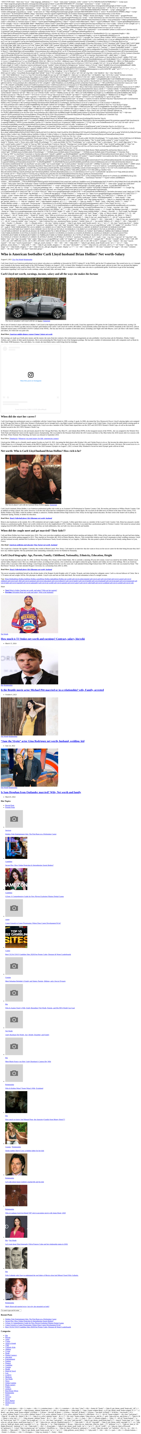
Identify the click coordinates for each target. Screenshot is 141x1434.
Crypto (7, 1351)
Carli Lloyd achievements (80, 579)
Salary (7, 1395)
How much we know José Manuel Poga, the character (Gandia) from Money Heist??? (35, 1119)
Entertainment (10, 1359)
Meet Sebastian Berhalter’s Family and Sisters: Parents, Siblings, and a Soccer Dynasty (35, 981)
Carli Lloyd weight (115, 583)
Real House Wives (11, 1391)
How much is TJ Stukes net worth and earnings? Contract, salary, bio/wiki (43, 638)
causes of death (10, 1343)
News (7, 1381)
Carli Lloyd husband (98, 581)
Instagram (46, 321)
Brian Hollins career (33, 579)
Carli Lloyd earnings (28, 581)
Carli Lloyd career (116, 579)
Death (7, 1353)
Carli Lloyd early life (13, 581)
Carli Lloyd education (43, 581)
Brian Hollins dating (47, 579)
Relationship (28, 259)
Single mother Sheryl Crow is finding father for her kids (24, 1151)
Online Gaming (10, 1383)
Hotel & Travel (10, 1371)
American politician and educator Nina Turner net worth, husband (33, 545)
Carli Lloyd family (71, 581)
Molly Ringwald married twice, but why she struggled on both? (27, 1306)
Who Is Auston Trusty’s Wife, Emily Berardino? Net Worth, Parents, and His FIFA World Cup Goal (40, 1008)
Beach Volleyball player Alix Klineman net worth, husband (31, 518)
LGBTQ (8, 1375)
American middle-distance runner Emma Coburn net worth (30, 334)
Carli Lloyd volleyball (86, 583)
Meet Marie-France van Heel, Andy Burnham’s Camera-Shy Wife (28, 1061)
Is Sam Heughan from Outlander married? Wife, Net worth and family (41, 792)
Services (8, 830)
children (8, 1349)
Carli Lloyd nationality (30, 583)
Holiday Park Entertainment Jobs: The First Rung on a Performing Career (30, 834)
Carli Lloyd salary (72, 583)
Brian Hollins (9, 579)
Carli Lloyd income (112, 581)
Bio (2, 685)
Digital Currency (11, 1355)
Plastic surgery (10, 1385)
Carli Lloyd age (94, 579)
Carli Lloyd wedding (101, 583)
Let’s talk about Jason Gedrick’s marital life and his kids (24, 1182)
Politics (7, 1387)
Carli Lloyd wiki (128, 583)
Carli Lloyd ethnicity (58, 581)
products (8, 1389)
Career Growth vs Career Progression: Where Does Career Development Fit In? (33, 923)
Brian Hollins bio (20, 579)
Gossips (8, 977)
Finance (8, 1363)
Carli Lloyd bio (105, 579)
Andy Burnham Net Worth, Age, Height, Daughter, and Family (27, 1035)
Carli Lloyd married (15, 583)
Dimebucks (14, 438)
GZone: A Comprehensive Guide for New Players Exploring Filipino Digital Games (34, 896)
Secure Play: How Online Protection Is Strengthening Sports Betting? (29, 865)
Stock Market (10, 1401)
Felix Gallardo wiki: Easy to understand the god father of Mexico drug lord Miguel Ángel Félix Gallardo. (41, 1275)
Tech (7, 1405)
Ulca (13, 259)
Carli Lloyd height (84, 581)
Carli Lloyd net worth (45, 583)
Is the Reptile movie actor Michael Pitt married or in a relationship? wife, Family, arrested (52, 690)
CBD (7, 1345)
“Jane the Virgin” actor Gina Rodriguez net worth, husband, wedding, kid (42, 741)
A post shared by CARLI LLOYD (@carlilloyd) (30, 409)
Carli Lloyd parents (59, 583)
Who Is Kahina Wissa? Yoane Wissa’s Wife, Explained (24, 1088)
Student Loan (10, 1403)
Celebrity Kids (10, 1347)
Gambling (8, 861)
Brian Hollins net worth (63, 579)
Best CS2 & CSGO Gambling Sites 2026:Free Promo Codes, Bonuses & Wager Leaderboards (38, 954)
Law (6, 1373)
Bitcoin (7, 1337)
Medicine (8, 1377)
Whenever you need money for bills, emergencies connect (38, 438)
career (7, 919)
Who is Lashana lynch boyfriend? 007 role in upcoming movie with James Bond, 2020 (35, 1213)
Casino (7, 951)
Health (7, 1369)
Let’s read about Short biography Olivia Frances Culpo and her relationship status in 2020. (36, 1244)
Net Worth (19, 259)
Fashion (8, 1361)
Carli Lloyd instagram (126, 581)
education (8, 1357)
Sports (7, 1399)
